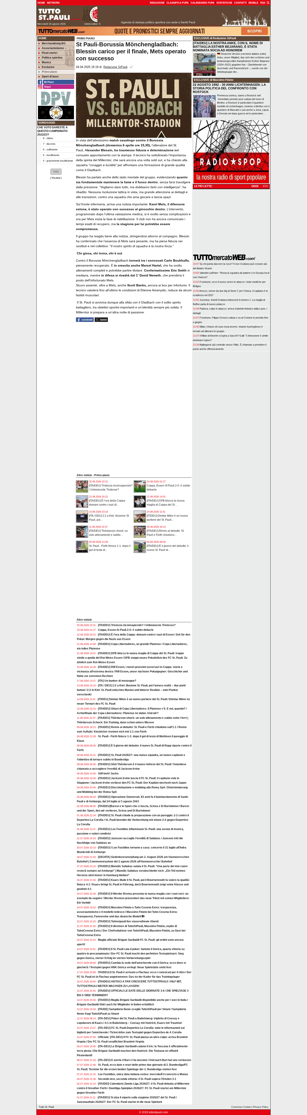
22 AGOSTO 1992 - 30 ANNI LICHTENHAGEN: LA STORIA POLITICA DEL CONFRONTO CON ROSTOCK (229, 88)
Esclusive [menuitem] (48, 67)
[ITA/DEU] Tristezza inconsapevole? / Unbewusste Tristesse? (137, 625)
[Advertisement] (56, 249)
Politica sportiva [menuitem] (52, 57)
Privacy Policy (260, 1107)
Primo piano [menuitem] (49, 71)
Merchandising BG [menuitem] (53, 43)
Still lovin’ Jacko (108, 773)
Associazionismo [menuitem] (53, 48)
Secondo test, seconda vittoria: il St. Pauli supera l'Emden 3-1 (137, 1079)
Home (42, 38)
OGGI (254, 186)
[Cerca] (268, 2)
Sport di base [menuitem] (50, 76)
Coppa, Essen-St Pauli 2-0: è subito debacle (126, 629)
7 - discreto (49, 143)
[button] (56, 171)
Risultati (56, 177)
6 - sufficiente (50, 149)
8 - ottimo (48, 138)
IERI (265, 186)
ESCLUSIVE (201, 38)
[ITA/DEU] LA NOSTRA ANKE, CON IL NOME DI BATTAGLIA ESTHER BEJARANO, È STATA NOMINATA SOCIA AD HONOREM (228, 46)
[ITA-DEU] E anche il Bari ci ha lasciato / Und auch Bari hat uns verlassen (144, 1060)
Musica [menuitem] (46, 62)
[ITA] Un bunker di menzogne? (117, 680)
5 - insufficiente (51, 155)
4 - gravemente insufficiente (58, 160)
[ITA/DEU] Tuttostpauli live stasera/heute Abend (128, 921)
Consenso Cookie (241, 1107)
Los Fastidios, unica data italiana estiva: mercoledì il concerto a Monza (143, 1074)
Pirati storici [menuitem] (49, 52)
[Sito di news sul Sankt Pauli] (67, 14)
